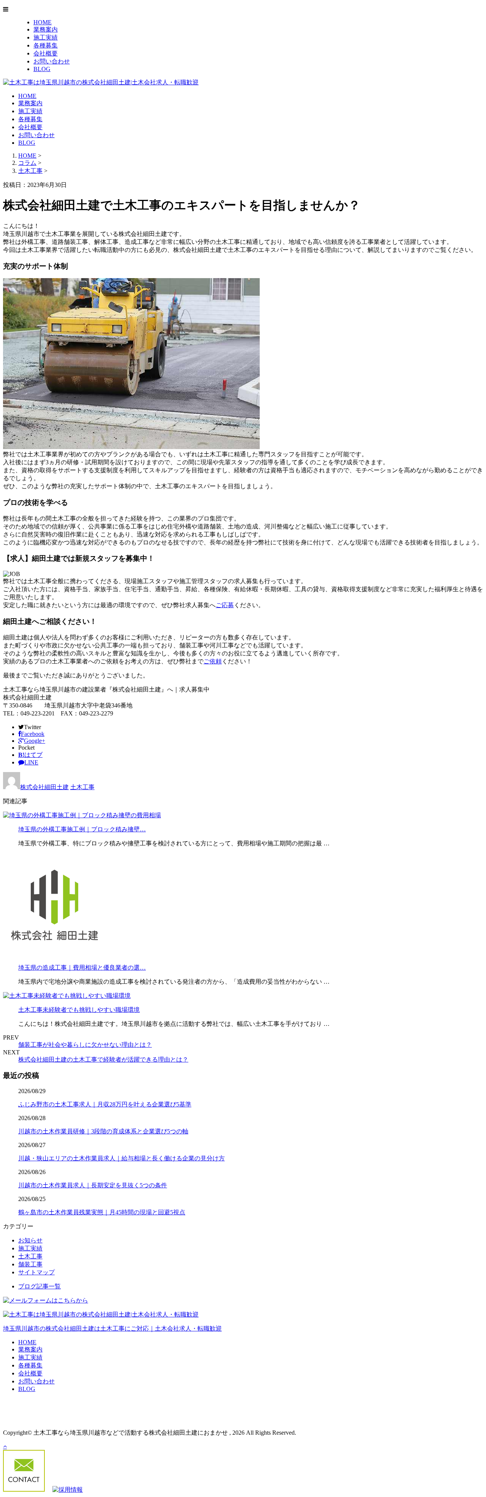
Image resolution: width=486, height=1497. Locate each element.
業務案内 (45, 29)
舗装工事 (30, 1264)
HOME (42, 22)
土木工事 (30, 171)
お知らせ (30, 1240)
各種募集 (45, 45)
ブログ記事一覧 (39, 1286)
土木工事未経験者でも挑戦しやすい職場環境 (79, 1009)
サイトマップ (36, 1272)
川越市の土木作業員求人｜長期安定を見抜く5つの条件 (92, 1185)
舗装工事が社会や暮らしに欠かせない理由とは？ (85, 1044)
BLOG (41, 69)
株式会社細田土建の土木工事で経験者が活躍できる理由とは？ (103, 1059)
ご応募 (225, 605)
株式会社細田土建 (44, 787)
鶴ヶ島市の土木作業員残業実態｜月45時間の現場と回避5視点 (101, 1212)
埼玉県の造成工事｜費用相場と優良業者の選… (82, 967)
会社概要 (45, 53)
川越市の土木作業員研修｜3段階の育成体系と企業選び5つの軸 (103, 1131)
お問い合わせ (51, 61)
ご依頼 (213, 661)
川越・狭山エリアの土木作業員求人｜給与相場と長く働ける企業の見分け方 (121, 1158)
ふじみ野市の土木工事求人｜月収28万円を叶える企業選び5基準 (104, 1104)
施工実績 (45, 37)
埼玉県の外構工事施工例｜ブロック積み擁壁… (82, 829)
